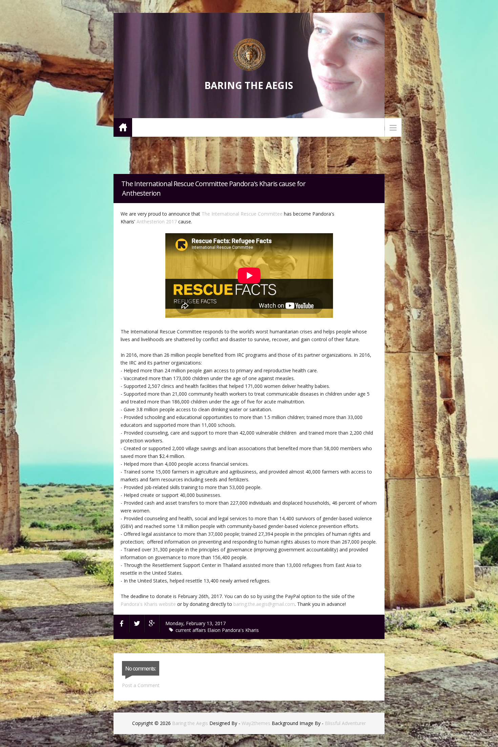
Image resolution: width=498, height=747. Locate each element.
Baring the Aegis (248, 85)
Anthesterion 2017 (157, 221)
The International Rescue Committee (242, 214)
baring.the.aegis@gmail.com (264, 604)
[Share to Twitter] (137, 623)
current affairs (191, 630)
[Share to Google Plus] (152, 623)
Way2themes (256, 723)
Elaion (214, 630)
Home (122, 127)
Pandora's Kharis (240, 630)
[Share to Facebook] (121, 623)
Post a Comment (141, 685)
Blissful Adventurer (345, 723)
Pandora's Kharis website (148, 604)
